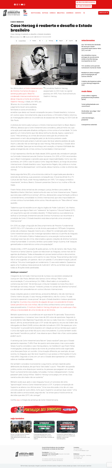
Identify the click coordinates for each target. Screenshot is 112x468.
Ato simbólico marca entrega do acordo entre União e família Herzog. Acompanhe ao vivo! (90, 58)
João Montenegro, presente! (87, 119)
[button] (86, 13)
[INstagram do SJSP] (17, 5)
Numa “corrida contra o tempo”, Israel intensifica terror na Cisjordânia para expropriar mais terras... (20, 436)
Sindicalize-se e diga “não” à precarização (91, 112)
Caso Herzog (17, 22)
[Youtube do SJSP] (22, 5)
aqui (18, 400)
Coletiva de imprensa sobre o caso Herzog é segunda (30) (91, 83)
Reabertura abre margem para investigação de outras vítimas (90, 74)
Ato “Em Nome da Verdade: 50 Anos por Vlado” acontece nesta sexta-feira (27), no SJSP (91, 47)
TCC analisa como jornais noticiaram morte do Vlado (91, 67)
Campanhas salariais (89, 125)
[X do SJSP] (20, 5)
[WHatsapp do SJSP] (24, 5)
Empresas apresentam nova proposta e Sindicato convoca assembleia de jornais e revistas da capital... (44, 436)
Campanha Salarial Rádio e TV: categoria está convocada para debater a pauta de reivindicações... (66, 436)
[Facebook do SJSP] (15, 5)
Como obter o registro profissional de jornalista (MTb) (90, 97)
